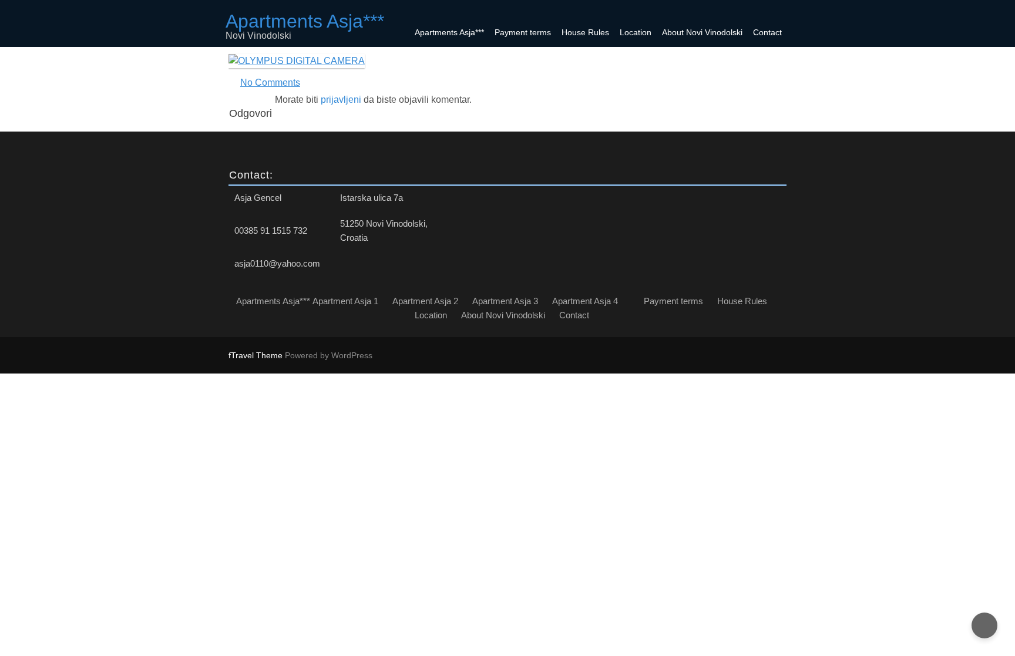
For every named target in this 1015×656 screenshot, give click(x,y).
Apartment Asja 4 (585, 301)
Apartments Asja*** (449, 32)
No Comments (270, 83)
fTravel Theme (256, 355)
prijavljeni (341, 100)
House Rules (585, 32)
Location (635, 32)
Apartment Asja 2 (425, 301)
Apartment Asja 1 (345, 301)
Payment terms (523, 32)
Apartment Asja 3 (505, 301)
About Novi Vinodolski (702, 32)
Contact (767, 32)
